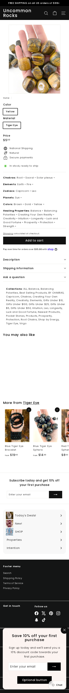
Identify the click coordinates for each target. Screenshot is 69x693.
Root (20, 177)
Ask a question (14, 277)
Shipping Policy (12, 578)
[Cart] (54, 13)
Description (11, 259)
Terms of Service (13, 583)
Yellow (10, 111)
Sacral (29, 177)
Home (6, 97)
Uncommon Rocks (17, 13)
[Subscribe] (54, 667)
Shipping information (18, 268)
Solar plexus (45, 177)
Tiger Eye (12, 125)
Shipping (8, 233)
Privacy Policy (11, 588)
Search (7, 573)
